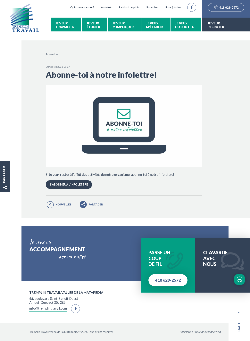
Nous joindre (173, 7)
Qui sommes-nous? (82, 7)
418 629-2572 (229, 7)
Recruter (216, 27)
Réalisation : (200, 331)
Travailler (64, 27)
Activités (106, 7)
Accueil (50, 54)
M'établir (154, 27)
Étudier (93, 27)
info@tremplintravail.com (48, 308)
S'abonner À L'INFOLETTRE (69, 184)
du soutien (185, 27)
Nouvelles (152, 7)
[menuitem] (66, 24)
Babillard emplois (129, 7)
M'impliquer (123, 27)
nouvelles (63, 204)
